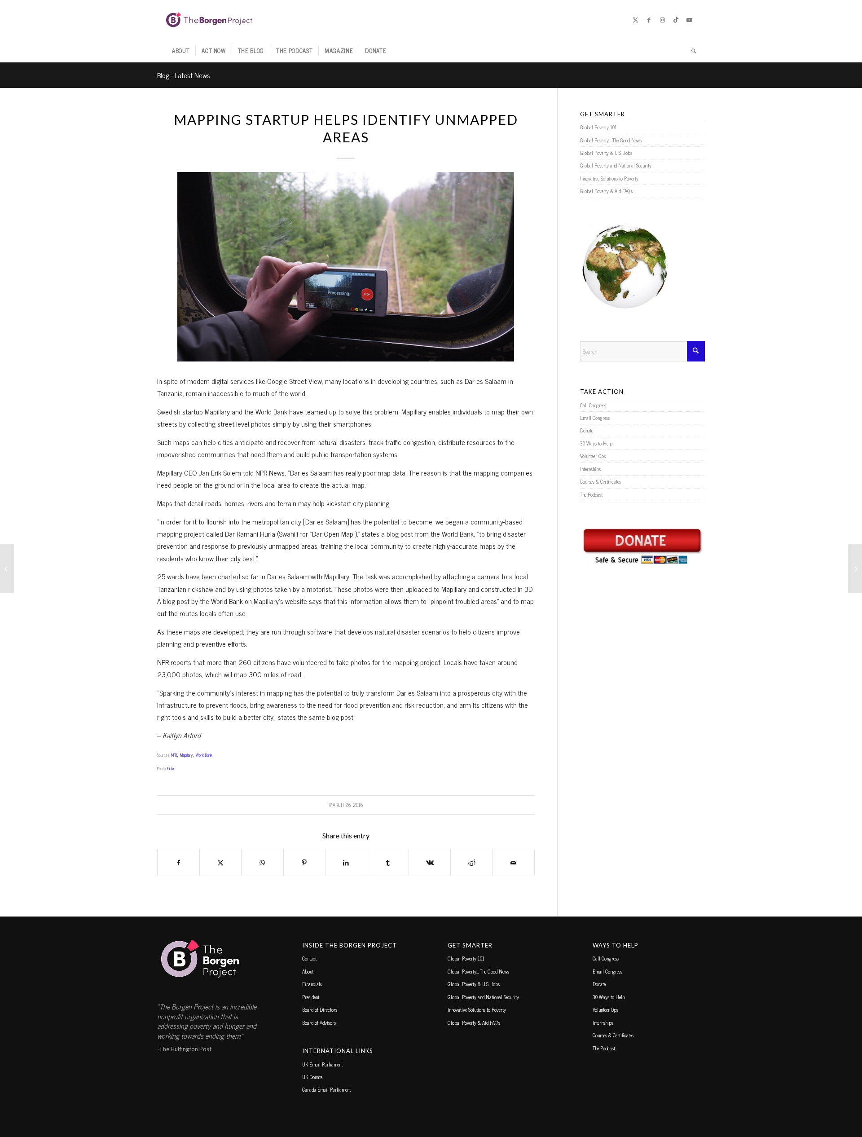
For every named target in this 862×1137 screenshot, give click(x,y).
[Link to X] (635, 19)
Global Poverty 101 (598, 127)
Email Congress (595, 418)
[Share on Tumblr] (388, 862)
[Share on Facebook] (178, 862)
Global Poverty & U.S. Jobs (606, 153)
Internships (590, 469)
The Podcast (591, 494)
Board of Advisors (319, 1022)
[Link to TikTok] (675, 19)
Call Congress (593, 405)
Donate (586, 430)
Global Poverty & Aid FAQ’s (606, 191)
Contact (309, 958)
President (310, 997)
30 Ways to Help (596, 443)
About (307, 971)
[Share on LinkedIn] (346, 862)
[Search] (691, 51)
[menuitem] (180, 51)
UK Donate (312, 1077)
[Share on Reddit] (471, 862)
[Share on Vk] (429, 862)
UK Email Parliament (322, 1064)
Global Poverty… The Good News (611, 140)
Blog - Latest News (183, 75)
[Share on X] (220, 862)
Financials (312, 984)
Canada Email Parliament (326, 1089)
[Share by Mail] (513, 862)
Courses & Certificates (600, 481)
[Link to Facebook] (648, 19)
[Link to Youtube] (689, 19)
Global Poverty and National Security (615, 165)
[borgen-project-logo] (209, 20)
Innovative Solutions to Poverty (609, 178)
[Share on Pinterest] (304, 862)
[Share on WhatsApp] (262, 862)
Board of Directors (319, 1009)
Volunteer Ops (593, 456)
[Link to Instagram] (662, 19)
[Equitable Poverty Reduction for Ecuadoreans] (7, 568)
